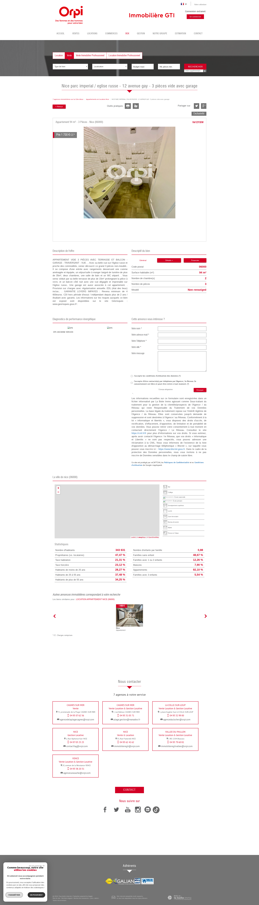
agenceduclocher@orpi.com (176, 719)
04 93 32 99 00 (177, 715)
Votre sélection (200, 4)
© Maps (141, 537)
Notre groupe (160, 34)
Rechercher (195, 66)
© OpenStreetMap (153, 537)
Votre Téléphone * (139, 341)
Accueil (60, 34)
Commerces (111, 34)
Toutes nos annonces (59, 900)
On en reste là (35, 866)
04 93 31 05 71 (127, 715)
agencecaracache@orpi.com (77, 772)
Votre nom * (137, 329)
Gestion (141, 34)
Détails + (169, 260)
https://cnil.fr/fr (139, 433)
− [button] (58, 492)
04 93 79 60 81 (177, 742)
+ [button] (58, 488)
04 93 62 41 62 (127, 742)
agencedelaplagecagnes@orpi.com (77, 719)
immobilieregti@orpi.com (127, 746)
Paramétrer (14, 895)
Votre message (138, 353)
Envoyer (200, 390)
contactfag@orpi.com (77, 746)
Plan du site (56, 898)
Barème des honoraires (81, 898)
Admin (96, 898)
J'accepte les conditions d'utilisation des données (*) (157, 376)
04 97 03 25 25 (77, 742)
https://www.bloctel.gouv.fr (171, 449)
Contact (198, 34)
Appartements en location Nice (97, 99)
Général (142, 260)
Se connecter (195, 16)
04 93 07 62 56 (77, 715)
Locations (92, 34)
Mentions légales (67, 898)
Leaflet (133, 537)
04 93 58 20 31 (77, 768)
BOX (127, 34)
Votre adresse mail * (140, 335)
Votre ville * (136, 347)
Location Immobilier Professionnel (124, 55)
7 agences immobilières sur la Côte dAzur (68, 99)
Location (59, 55)
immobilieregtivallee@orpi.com (176, 746)
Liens (91, 898)
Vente (69, 55)
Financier (195, 260)
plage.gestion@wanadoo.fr (127, 719)
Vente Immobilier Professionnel (90, 55)
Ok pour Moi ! (36, 895)
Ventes (75, 34)
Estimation (180, 34)
